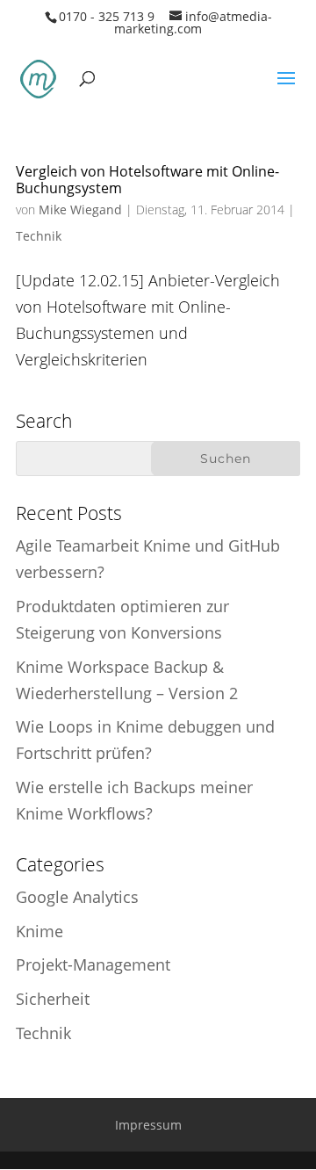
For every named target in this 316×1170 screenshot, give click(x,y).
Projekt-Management (93, 964)
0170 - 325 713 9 (106, 16)
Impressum (148, 1124)
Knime (39, 931)
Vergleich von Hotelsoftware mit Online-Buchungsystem (147, 180)
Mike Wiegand (80, 209)
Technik (38, 236)
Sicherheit (53, 998)
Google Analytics (77, 896)
